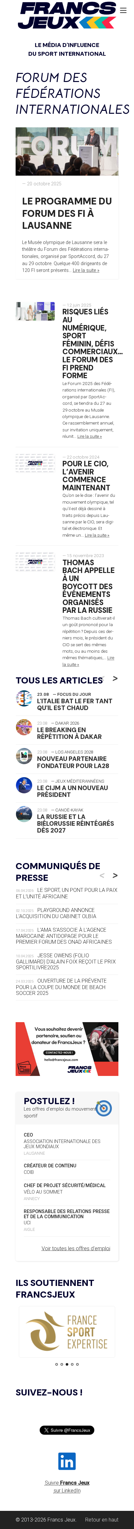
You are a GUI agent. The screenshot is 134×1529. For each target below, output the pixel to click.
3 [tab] (67, 1364)
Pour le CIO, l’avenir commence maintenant (86, 476)
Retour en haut (101, 1520)
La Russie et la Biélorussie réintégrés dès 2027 (75, 824)
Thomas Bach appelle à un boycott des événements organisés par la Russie (88, 586)
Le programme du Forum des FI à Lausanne (67, 213)
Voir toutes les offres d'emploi (76, 1248)
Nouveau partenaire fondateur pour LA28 (73, 762)
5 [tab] (77, 1364)
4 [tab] (72, 1364)
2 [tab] (61, 1364)
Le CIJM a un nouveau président (72, 791)
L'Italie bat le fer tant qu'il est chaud (75, 704)
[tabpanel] (67, 1331)
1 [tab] (56, 1364)
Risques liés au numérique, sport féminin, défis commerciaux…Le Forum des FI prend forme (92, 343)
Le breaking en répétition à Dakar (69, 733)
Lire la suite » (86, 270)
